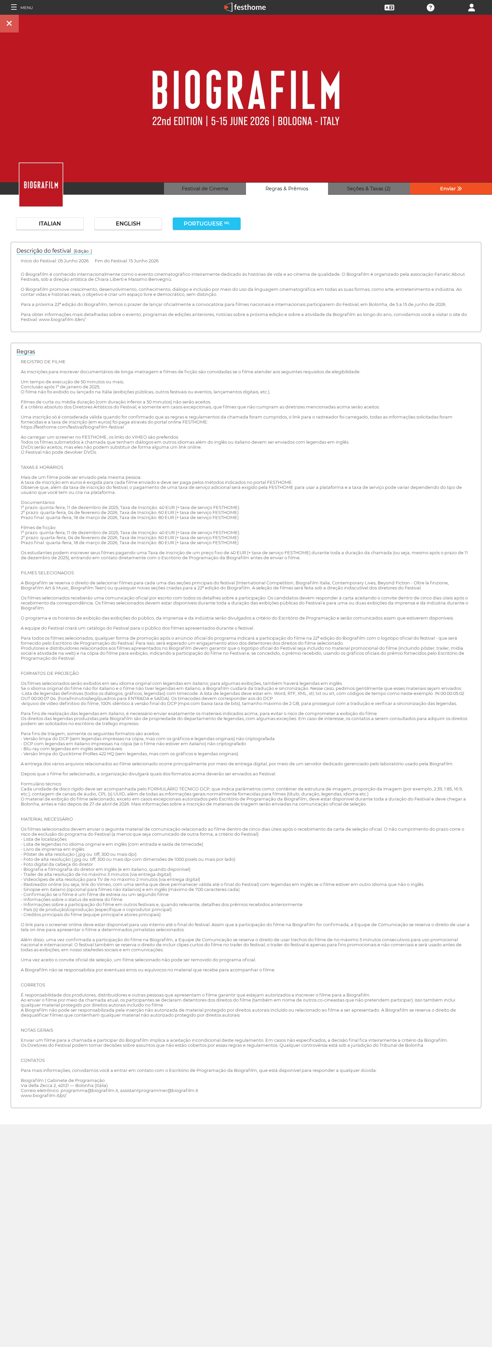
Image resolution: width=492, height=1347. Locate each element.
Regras (25, 351)
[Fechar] (9, 24)
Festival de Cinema (205, 189)
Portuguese (207, 223)
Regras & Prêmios (286, 189)
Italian (50, 223)
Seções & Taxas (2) (369, 189)
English (128, 223)
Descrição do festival (54, 251)
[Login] (471, 6)
